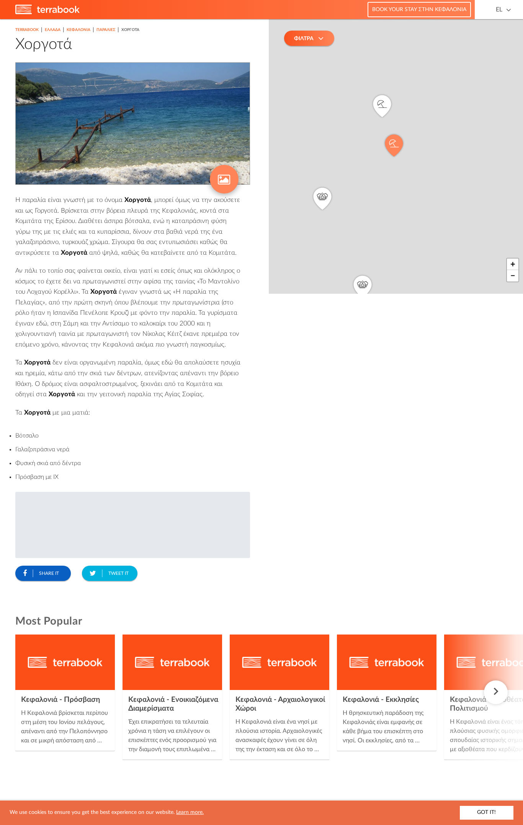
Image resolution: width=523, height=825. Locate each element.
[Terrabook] (47, 12)
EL (499, 10)
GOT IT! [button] (486, 812)
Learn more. (190, 812)
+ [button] (512, 264)
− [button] (512, 276)
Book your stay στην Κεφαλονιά (419, 9)
